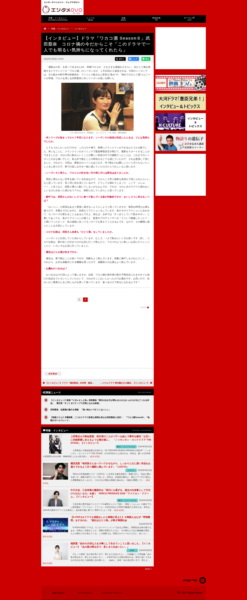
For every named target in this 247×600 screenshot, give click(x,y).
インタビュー (80, 29)
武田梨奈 (53, 374)
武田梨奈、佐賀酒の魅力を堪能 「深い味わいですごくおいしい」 (80, 409)
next (143, 307)
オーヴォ (188, 19)
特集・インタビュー (57, 19)
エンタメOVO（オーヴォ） (62, 9)
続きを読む (95, 456)
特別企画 (156, 19)
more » (148, 569)
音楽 (123, 19)
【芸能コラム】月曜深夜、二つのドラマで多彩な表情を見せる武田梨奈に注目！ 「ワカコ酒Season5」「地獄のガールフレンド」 (100, 419)
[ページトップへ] (194, 583)
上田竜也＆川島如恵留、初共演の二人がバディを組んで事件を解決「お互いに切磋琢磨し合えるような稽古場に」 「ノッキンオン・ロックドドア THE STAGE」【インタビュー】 (111, 439)
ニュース (91, 19)
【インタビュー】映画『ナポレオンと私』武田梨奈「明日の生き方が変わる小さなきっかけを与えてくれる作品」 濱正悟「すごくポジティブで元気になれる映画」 (99, 401)
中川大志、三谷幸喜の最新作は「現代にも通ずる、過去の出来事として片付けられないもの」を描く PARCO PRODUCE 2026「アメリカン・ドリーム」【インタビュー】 (111, 493)
